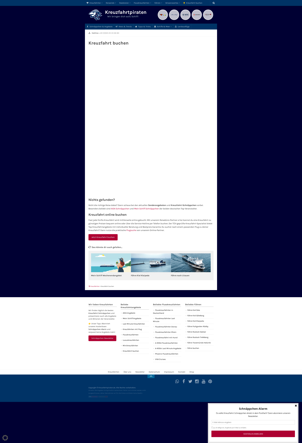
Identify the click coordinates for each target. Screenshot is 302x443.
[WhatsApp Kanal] (177, 381)
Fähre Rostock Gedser (196, 332)
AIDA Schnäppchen (120, 208)
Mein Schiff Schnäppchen (146, 208)
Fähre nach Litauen (180, 275)
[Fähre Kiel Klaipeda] (151, 262)
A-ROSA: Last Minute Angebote (168, 348)
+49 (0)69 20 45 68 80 (109, 33)
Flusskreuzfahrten (141, 3)
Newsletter (140, 372)
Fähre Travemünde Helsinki (199, 343)
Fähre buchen (193, 348)
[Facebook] (184, 381)
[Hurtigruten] (196, 20)
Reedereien (124, 3)
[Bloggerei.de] (93, 397)
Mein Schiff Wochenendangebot (106, 275)
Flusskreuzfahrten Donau (166, 327)
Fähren (157, 3)
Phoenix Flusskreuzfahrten (166, 354)
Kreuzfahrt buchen (194, 3)
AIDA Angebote (129, 313)
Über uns (127, 372)
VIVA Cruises (160, 359)
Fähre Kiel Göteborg (195, 315)
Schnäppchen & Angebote (100, 26)
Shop (191, 372)
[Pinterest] (210, 381)
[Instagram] (197, 381)
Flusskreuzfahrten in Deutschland (163, 311)
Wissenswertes (171, 3)
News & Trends (125, 26)
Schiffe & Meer (163, 26)
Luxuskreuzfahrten (131, 340)
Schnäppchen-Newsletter (102, 338)
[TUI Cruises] (174, 20)
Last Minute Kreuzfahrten (134, 324)
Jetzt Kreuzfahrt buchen (103, 237)
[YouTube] (203, 381)
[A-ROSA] (208, 20)
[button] (5, 438)
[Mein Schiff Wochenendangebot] (111, 262)
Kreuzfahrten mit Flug (132, 329)
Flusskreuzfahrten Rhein (165, 332)
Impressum (169, 372)
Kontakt (181, 372)
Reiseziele (110, 3)
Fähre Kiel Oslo (193, 310)
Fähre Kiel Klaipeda (140, 275)
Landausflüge (183, 26)
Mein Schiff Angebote (132, 318)
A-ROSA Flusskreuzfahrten (166, 343)
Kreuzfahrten (95, 3)
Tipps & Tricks (144, 26)
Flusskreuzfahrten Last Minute (164, 319)
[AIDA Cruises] (162, 20)
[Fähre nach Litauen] (191, 262)
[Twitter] (190, 381)
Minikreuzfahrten (130, 345)
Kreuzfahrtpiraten (126, 12)
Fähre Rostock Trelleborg (197, 337)
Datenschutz (154, 372)
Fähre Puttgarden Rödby (197, 326)
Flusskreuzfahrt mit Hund (166, 337)
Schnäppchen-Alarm (97, 329)
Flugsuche (131, 230)
